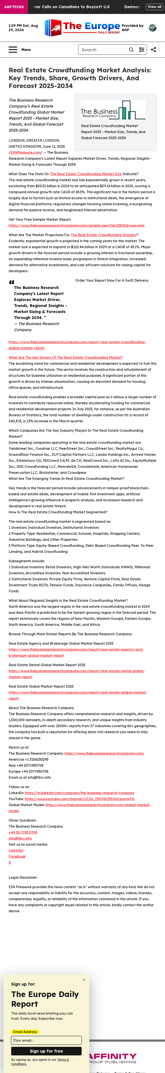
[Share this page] (153, 49)
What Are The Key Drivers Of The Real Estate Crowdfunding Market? (66, 357)
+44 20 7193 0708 (23, 832)
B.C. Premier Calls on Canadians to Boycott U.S (63, 6)
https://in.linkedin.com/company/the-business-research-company (79, 793)
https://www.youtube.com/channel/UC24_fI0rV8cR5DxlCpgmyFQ (79, 799)
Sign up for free (46, 1051)
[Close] (84, 980)
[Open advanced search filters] (141, 50)
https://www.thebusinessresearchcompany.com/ (104, 753)
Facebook (17, 856)
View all (154, 7)
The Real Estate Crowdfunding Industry (104, 235)
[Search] (131, 50)
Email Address (25, 1032)
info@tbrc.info (20, 838)
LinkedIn (16, 850)
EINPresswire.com (25, 152)
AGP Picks (14, 7)
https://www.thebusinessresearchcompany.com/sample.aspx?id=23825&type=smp (77, 225)
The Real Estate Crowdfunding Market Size (86, 174)
